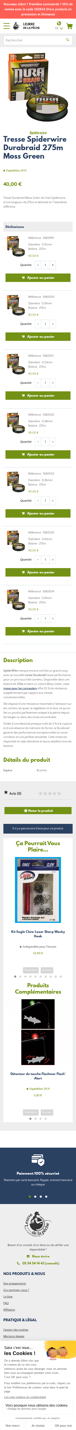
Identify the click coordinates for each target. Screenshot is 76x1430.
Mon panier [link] (69, 26)
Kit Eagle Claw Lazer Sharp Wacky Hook (38, 908)
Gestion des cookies (15, 1330)
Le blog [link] (7, 1296)
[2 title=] (45, 793)
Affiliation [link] (9, 1310)
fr (56, 28)
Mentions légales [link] (13, 1336)
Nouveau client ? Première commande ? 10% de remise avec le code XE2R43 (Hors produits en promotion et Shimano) (38, 9)
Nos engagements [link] (14, 1283)
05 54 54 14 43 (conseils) (40, 1263)
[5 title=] (59, 793)
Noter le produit (38, 810)
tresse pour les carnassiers (20, 688)
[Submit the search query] (67, 40)
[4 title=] (54, 793)
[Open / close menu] (6, 26)
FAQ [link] (6, 1303)
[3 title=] (49, 793)
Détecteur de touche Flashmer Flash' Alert (38, 1050)
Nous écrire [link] (40, 1256)
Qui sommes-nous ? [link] (16, 1290)
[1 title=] (40, 793)
